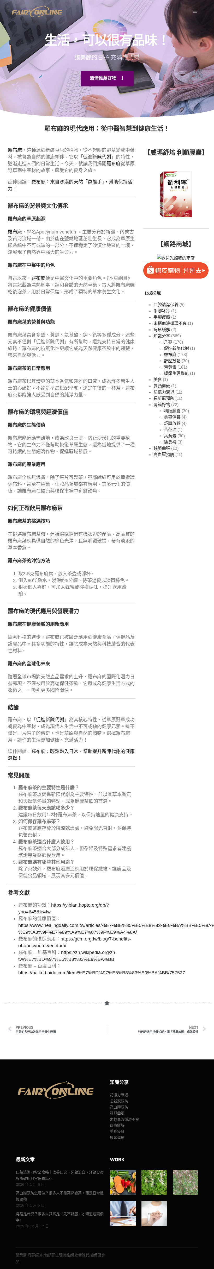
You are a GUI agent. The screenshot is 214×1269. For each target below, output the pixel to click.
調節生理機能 (176, 373)
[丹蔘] (154, 1182)
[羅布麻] (185, 1182)
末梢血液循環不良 (170, 323)
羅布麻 (15, 150)
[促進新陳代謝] (154, 1213)
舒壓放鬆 (172, 361)
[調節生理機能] (123, 1213)
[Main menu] (195, 11)
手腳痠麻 (161, 317)
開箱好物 (161, 404)
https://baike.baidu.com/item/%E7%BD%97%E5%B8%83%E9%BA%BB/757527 (101, 972)
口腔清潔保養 (166, 304)
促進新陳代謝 (97, 157)
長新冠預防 (163, 398)
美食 (157, 379)
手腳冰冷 (161, 311)
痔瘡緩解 (161, 329)
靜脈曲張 (161, 448)
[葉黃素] (123, 1182)
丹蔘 (168, 342)
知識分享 (161, 336)
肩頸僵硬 (161, 386)
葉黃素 (170, 367)
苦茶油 (170, 429)
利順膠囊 (172, 411)
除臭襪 (170, 442)
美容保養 (172, 417)
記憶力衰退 (163, 392)
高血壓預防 (163, 454)
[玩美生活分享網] (36, 11)
